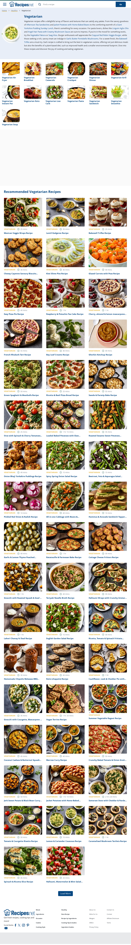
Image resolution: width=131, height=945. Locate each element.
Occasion (39, 918)
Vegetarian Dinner (94, 78)
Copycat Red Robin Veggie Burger (106, 35)
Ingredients (40, 914)
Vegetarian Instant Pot (7, 102)
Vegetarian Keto (31, 101)
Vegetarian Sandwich (94, 102)
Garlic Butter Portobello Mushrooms (82, 38)
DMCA (91, 923)
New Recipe (65, 914)
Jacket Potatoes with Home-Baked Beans (71, 24)
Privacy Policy (93, 927)
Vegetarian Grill (118, 77)
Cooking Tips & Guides (69, 923)
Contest (109, 914)
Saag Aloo (53, 35)
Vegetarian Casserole (51, 78)
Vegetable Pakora (38, 35)
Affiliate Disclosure (113, 918)
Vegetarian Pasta (75, 101)
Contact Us (110, 910)
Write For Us (93, 914)
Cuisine (38, 923)
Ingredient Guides (67, 927)
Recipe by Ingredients (69, 918)
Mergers (92, 918)
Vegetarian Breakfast (29, 78)
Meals (38, 910)
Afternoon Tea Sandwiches (38, 24)
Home (4, 10)
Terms (109, 923)
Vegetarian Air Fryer (9, 78)
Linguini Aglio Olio (120, 28)
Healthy (14, 10)
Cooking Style (40, 927)
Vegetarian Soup (10, 124)
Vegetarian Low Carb (53, 102)
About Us (92, 910)
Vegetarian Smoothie (116, 102)
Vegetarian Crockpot (72, 78)
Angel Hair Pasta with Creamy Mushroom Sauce (49, 31)
